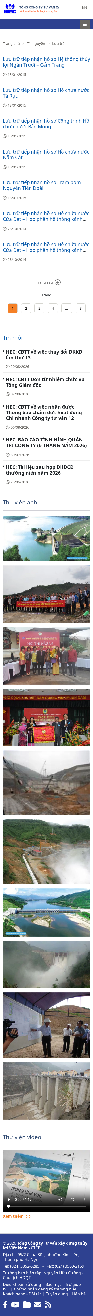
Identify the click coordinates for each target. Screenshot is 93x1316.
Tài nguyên (36, 43)
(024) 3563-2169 (69, 1266)
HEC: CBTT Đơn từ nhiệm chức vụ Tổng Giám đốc (45, 382)
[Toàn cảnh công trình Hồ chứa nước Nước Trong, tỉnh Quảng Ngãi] (46, 538)
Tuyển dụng (57, 1294)
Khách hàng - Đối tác (22, 1294)
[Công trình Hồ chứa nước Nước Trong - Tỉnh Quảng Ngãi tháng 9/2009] (46, 1025)
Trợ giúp (73, 1284)
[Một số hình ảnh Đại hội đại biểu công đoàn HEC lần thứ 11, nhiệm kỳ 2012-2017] (46, 717)
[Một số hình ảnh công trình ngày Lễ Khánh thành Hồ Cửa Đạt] (46, 1091)
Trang (46, 295)
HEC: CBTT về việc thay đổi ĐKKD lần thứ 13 (44, 354)
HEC (7, 6)
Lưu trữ (58, 43)
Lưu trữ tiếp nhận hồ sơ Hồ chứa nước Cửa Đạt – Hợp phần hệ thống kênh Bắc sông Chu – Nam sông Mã (46, 219)
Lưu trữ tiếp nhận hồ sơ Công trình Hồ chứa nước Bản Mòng (46, 123)
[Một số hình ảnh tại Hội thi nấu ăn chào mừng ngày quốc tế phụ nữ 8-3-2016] (46, 656)
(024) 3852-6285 (24, 1266)
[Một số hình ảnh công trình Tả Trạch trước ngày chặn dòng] (46, 782)
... (66, 308)
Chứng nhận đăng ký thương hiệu (45, 1289)
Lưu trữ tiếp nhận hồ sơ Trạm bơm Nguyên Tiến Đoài (42, 185)
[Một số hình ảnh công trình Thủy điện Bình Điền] (46, 852)
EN (84, 7)
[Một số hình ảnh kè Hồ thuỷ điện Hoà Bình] (46, 912)
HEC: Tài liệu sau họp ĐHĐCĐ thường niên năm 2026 (40, 470)
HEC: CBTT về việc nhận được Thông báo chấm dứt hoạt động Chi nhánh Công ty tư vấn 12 (44, 412)
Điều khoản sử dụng (22, 1284)
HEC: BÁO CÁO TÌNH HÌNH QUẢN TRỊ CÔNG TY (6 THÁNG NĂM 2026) (46, 442)
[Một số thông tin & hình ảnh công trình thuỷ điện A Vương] (46, 964)
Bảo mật (53, 1284)
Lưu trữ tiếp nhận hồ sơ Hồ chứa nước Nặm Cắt (46, 154)
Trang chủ (11, 43)
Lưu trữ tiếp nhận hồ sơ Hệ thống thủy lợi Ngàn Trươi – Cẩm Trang (46, 62)
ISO (6, 1289)
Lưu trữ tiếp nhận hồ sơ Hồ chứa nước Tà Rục (46, 93)
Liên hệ (79, 1294)
